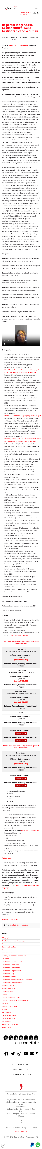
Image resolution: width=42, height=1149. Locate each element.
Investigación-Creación (9, 1007)
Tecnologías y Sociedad (10, 1024)
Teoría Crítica (6, 1027)
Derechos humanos (8, 953)
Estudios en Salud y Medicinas (12, 983)
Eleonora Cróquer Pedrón (18, 45)
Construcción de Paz (9, 947)
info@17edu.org (21, 1131)
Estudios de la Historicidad (11, 968)
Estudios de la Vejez (8, 974)
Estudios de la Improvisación (11, 971)
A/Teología (5, 938)
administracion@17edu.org (30, 830)
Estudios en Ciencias (9, 977)
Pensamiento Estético (9, 1015)
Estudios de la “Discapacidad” (12, 962)
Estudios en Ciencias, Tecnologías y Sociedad (17, 980)
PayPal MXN (21, 733)
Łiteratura (5, 1009)
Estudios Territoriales (9, 989)
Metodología (6, 1012)
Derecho (5, 950)
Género (4, 995)
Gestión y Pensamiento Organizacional (15, 1000)
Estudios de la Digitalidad (10, 965)
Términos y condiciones (10, 919)
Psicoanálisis (6, 1021)
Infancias (5, 1003)
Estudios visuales (7, 992)
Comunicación (7, 944)
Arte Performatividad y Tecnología (13, 941)
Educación (5, 959)
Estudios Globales (8, 986)
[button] (36, 9)
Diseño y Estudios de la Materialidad (14, 956)
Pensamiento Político (9, 1018)
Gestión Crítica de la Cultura (19, 925)
